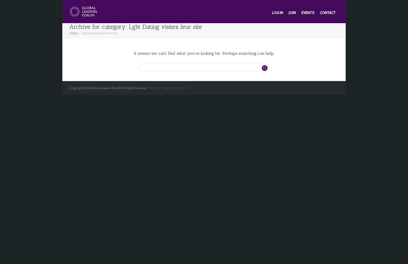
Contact (328, 13)
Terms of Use (157, 88)
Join (292, 13)
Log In (277, 13)
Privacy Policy (178, 88)
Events (308, 13)
